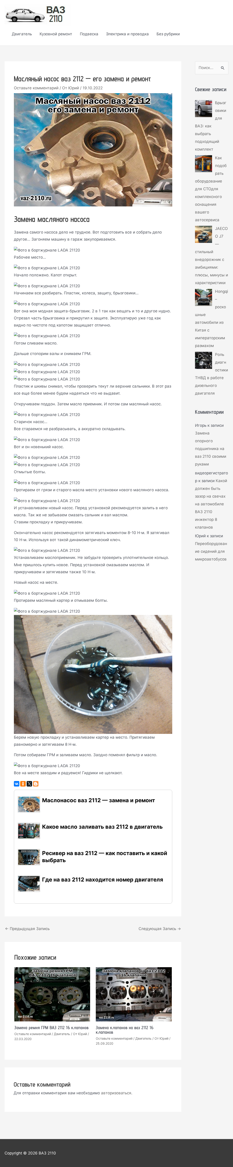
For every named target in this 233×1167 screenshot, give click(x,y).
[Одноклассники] (23, 784)
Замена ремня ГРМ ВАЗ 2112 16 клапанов (51, 1027)
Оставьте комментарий (36, 88)
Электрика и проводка (127, 34)
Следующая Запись (160, 928)
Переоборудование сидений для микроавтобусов (211, 551)
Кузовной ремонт (56, 34)
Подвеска (89, 34)
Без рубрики (168, 34)
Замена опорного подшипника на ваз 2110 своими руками (210, 448)
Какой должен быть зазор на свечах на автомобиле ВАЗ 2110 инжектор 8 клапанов (211, 504)
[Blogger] (35, 784)
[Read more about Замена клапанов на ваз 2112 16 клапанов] (134, 994)
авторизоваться (116, 1093)
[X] (29, 784)
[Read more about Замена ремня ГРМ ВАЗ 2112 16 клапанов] (52, 994)
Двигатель (22, 34)
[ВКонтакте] (16, 784)
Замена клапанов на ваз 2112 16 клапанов (124, 1030)
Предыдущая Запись (27, 928)
